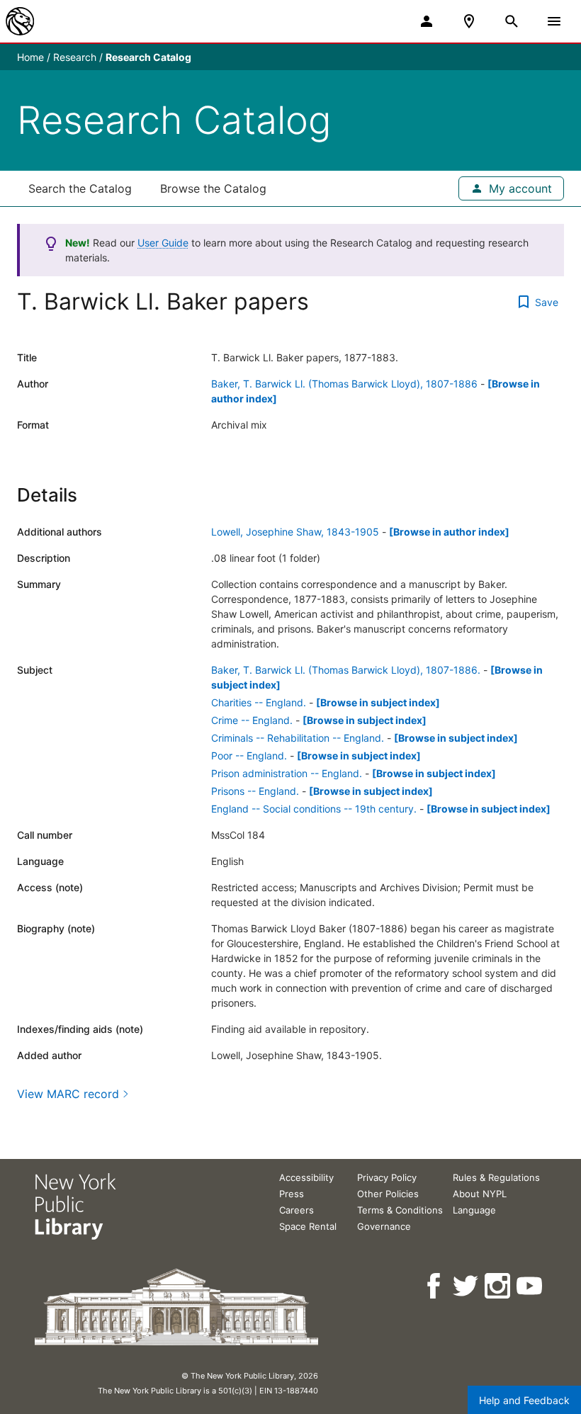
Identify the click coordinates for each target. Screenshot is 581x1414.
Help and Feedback (524, 1400)
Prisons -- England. (255, 791)
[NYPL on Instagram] (498, 1286)
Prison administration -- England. (286, 773)
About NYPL (480, 1193)
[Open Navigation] (554, 21)
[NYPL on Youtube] (530, 1286)
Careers (296, 1210)
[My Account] (426, 21)
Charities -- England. (258, 702)
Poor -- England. (249, 756)
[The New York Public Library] (20, 21)
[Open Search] (511, 21)
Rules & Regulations (496, 1177)
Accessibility (306, 1177)
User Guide (162, 243)
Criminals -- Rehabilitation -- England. (297, 738)
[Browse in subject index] (378, 702)
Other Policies (388, 1193)
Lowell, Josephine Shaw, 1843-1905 (295, 532)
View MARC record (68, 1094)
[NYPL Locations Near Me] (469, 21)
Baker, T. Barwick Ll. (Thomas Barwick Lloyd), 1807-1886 (344, 384)
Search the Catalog (80, 188)
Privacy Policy (387, 1177)
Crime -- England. (252, 720)
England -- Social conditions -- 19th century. (314, 809)
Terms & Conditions (400, 1210)
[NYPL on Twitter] (466, 1286)
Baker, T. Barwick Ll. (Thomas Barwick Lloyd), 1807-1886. (345, 670)
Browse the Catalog (213, 188)
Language (474, 1210)
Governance (384, 1226)
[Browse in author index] (449, 532)
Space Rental (308, 1226)
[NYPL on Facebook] (435, 1286)
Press (291, 1193)
